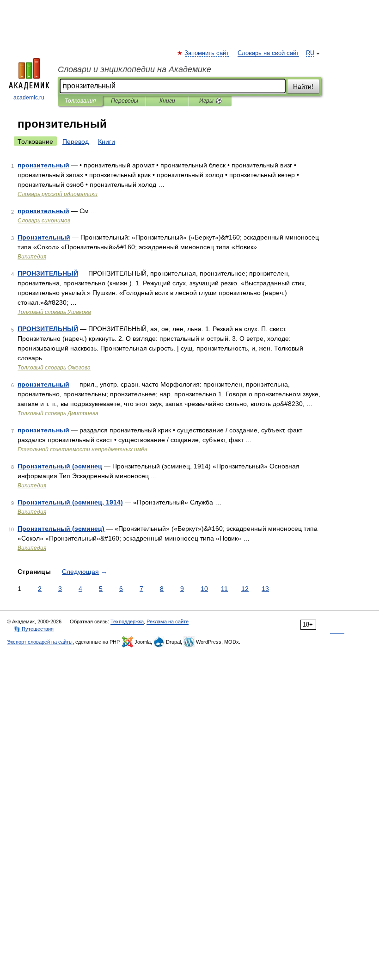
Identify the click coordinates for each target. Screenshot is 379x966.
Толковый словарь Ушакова (54, 312)
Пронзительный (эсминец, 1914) (70, 502)
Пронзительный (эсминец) (61, 528)
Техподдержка (127, 621)
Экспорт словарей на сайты (40, 642)
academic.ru (28, 97)
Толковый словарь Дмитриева (58, 413)
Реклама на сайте (168, 621)
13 (265, 588)
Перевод (75, 141)
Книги (167, 101)
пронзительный (43, 165)
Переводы (124, 101)
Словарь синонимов (44, 220)
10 (204, 588)
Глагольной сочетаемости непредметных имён (82, 449)
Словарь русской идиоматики (58, 194)
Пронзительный (44, 237)
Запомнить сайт (207, 53)
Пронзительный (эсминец (60, 466)
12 (245, 588)
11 (224, 588)
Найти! (303, 86)
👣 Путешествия (34, 629)
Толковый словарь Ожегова (54, 367)
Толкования (80, 101)
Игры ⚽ (210, 101)
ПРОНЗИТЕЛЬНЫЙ (48, 273)
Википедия (32, 256)
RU (310, 53)
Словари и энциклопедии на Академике (134, 69)
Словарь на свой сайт (268, 53)
